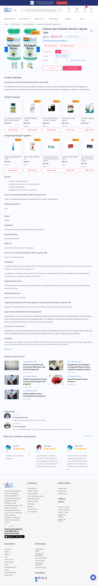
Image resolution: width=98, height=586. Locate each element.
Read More (11, 526)
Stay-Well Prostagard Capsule (30, 119)
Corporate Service (40, 567)
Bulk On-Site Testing (62, 515)
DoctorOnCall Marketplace (39, 554)
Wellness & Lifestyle (28, 24)
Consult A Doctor (32, 491)
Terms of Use (8, 559)
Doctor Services (24, 19)
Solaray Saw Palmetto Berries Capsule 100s (48, 24)
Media (6, 565)
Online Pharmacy (9, 19)
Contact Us (7, 549)
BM (15, 10)
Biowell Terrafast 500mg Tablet (69, 158)
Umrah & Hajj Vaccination (35, 496)
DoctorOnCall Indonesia (39, 564)
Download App (62, 3)
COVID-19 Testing (63, 507)
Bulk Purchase (53, 19)
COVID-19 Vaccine (63, 510)
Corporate (68, 19)
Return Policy (8, 575)
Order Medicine (32, 488)
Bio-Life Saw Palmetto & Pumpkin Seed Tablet (50, 119)
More (81, 19)
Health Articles (62, 493)
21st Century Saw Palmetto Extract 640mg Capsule (12, 119)
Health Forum (62, 491)
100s (58, 52)
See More (7, 349)
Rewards (30, 506)
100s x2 (66, 52)
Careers (6, 570)
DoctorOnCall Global (39, 550)
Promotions (31, 504)
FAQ (5, 557)
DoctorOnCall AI (40, 560)
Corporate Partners (10, 572)
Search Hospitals (32, 493)
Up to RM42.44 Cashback (72, 36)
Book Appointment (33, 499)
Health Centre (38, 19)
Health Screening (32, 501)
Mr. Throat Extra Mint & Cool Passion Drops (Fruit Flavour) (51, 159)
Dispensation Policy (10, 567)
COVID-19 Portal (63, 512)
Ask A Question (32, 512)
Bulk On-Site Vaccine (62, 520)
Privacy (6, 554)
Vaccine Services (32, 509)
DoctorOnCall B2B (41, 558)
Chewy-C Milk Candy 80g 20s (31, 158)
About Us (7, 552)
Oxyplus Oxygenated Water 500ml (12, 158)
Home (6, 24)
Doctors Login (8, 562)
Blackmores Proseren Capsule (68, 119)
